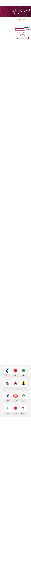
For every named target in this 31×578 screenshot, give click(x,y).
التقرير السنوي (26, 545)
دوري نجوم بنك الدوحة (24, 430)
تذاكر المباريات (26, 447)
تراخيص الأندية (26, 550)
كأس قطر (27, 475)
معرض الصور (26, 519)
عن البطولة (27, 505)
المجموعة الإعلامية (25, 524)
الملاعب (28, 449)
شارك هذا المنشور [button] (21, 38)
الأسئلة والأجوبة (25, 561)
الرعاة (28, 452)
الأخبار (28, 517)
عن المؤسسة (26, 535)
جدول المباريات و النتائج (24, 432)
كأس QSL (27, 493)
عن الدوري (27, 442)
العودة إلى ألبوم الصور (17, 14)
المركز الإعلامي (26, 526)
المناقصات (27, 540)
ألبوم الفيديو (26, 522)
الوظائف (27, 543)
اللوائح (28, 552)
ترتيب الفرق (27, 435)
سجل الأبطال (26, 445)
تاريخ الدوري (27, 440)
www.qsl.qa (14, 573)
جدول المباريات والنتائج (24, 461)
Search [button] (6, 3)
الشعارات (27, 529)
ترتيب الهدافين (26, 437)
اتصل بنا (28, 559)
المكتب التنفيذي (25, 538)
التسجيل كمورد (26, 548)
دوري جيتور (27, 458)
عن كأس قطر (26, 484)
